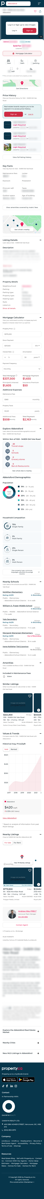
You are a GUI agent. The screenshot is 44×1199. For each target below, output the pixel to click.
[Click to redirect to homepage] (3, 3)
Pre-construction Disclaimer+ (22, 1182)
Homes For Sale (14, 1166)
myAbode (19, 1074)
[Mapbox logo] (8, 864)
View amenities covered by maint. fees (22, 207)
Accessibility (23, 1143)
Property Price (9, 329)
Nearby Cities (9, 1043)
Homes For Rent (29, 1166)
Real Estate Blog (8, 1158)
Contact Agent (22, 925)
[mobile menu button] (40, 3)
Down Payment (8, 340)
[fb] (8, 1086)
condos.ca (6, 1141)
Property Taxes (8, 405)
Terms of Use (7, 1146)
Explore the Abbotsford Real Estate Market (19, 1031)
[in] (16, 1086)
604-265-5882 (23, 917)
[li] (12, 1086)
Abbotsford (6, 12)
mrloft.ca (15, 1141)
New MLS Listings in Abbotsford (17, 1053)
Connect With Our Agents (16, 1161)
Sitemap (17, 1146)
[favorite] (30, 696)
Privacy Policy (35, 1143)
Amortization (27, 352)
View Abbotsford (9, 818)
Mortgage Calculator (19, 1163)
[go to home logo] (12, 1068)
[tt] (4, 1086)
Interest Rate (8, 352)
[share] (40, 11)
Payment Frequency (10, 363)
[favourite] (35, 11)
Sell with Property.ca (25, 1158)
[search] (18, 3)
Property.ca (6, 1074)
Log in (14, 30)
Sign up (29, 30)
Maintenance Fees (9, 394)
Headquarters (26, 1141)
